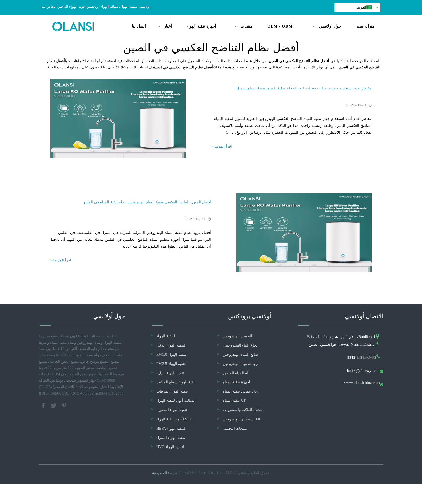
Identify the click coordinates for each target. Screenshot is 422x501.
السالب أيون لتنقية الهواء (176, 400)
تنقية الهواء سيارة (170, 373)
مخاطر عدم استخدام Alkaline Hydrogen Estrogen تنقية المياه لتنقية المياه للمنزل (304, 88)
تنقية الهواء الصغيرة (171, 410)
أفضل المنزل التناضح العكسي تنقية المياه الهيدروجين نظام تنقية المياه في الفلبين (146, 202)
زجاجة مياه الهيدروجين (240, 364)
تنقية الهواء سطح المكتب (176, 382)
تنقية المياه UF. (235, 400)
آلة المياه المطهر (236, 373)
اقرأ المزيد (223, 146)
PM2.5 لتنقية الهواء (171, 364)
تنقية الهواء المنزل (170, 437)
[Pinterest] (64, 404)
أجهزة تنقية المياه (236, 382)
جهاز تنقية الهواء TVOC (174, 419)
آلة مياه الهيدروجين (237, 336)
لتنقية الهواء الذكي (170, 345)
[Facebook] (44, 404)
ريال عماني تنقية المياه (241, 391)
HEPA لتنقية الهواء (170, 428)
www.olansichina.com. (361, 383)
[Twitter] (54, 404)
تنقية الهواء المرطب (172, 391)
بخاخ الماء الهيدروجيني (240, 345)
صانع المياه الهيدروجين (240, 354)
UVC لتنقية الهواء (170, 447)
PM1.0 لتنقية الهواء (171, 354)
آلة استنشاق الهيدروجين (241, 419)
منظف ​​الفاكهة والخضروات (243, 410)
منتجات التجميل (235, 428)
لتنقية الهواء (165, 336)
